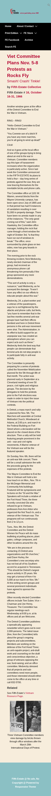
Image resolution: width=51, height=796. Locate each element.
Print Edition (11, 33)
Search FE (10, 47)
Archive (29, 40)
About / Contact (25, 26)
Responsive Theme (25, 787)
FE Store (28, 33)
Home (8, 26)
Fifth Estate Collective (26, 87)
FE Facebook (12, 40)
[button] (48, 5)
